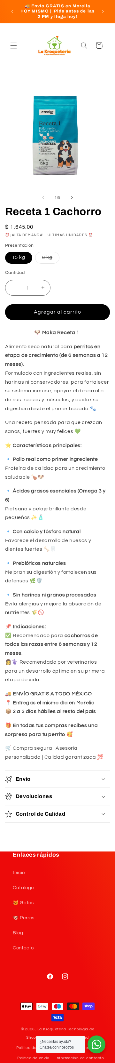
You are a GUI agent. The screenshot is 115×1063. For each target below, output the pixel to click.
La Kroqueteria (51, 1029)
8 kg (50, 259)
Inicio (19, 872)
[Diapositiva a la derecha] (72, 198)
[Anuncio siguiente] (103, 11)
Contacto (23, 948)
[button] (13, 45)
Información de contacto (80, 1058)
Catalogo (23, 887)
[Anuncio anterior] (12, 11)
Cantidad (15, 272)
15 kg (18, 257)
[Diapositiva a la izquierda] (43, 198)
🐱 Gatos (23, 902)
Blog (18, 933)
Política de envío (33, 1058)
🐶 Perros (23, 917)
